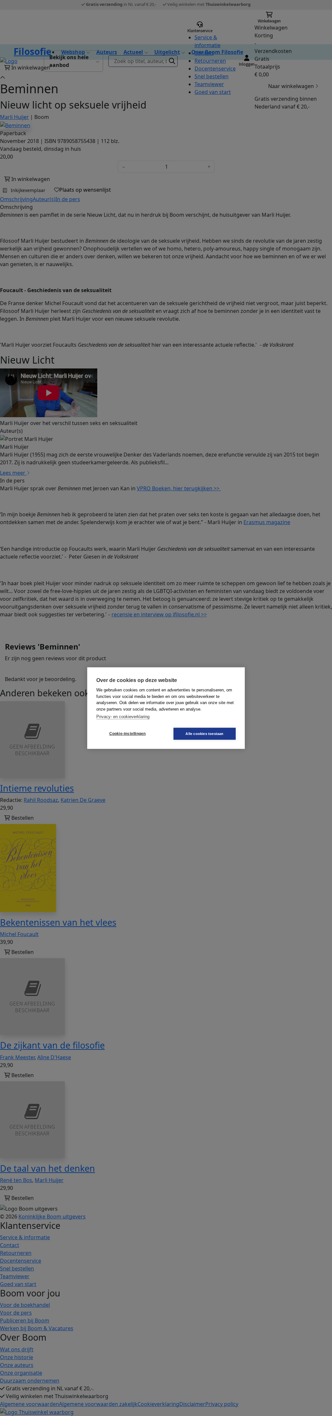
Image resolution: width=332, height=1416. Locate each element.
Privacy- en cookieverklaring (122, 716)
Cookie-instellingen (127, 733)
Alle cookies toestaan (204, 733)
